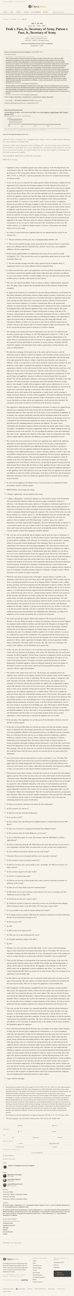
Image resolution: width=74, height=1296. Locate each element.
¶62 (5, 1078)
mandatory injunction (16, 191)
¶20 (5, 576)
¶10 (5, 292)
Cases (5, 12)
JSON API (56, 1267)
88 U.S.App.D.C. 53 (41, 395)
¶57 (5, 960)
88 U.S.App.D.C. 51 (53, 150)
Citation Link (36, 1137)
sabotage (5, 1227)
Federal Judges (37, 1268)
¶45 (5, 891)
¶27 (5, 772)
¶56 (5, 947)
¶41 (5, 871)
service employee (8, 1232)
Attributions (51, 1289)
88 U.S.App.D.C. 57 (14, 988)
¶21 (5, 618)
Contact (30, 1289)
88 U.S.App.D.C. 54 (36, 522)
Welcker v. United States (31, 83)
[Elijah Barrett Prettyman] (4, 1176)
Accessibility (20, 1289)
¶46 (5, 898)
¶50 (5, 921)
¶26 (5, 757)
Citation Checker (38, 1282)
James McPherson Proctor (15, 1184)
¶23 (5, 672)
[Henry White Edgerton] (4, 1180)
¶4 (5, 239)
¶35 (5, 837)
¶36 (5, 844)
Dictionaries (36, 12)
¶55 (5, 943)
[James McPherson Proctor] (4, 1185)
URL (13, 1137)
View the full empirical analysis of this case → (16, 134)
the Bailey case (38, 705)
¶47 (5, 903)
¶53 (5, 934)
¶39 (5, 860)
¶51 (5, 926)
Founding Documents (39, 1277)
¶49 (5, 914)
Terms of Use (61, 1289)
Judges (26, 12)
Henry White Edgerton (13, 1179)
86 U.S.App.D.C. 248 (15, 1118)
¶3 (5, 232)
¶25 (5, 726)
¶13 (5, 407)
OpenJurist (6, 19)
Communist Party (42, 239)
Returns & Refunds (40, 1289)
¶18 (5, 498)
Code (11, 12)
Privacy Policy (7, 1291)
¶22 (5, 649)
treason (5, 1234)
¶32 (5, 821)
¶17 (5, 494)
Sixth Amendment (39, 545)
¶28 (5, 804)
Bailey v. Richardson (16, 97)
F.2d (19, 19)
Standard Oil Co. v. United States (31, 97)
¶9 (5, 282)
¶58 (5, 978)
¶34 (5, 832)
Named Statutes (37, 1275)
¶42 (5, 875)
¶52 (5, 930)
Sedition (5, 1229)
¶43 (5, 880)
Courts (18, 12)
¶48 (5, 910)
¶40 (5, 864)
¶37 (5, 851)
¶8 (5, 270)
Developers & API (59, 1262)
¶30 (5, 812)
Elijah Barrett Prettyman (14, 1174)
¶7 (5, 263)
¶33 (5, 828)
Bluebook (60, 1137)
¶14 (5, 440)
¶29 (5, 808)
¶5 (5, 243)
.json (11, 1243)
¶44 (5, 887)
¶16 (5, 489)
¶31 (5, 817)
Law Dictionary (37, 1265)
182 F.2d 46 (25, 1118)
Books (45, 12)
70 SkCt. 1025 (56, 1118)
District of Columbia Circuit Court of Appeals (37, 43)
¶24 (5, 719)
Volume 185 (13, 19)
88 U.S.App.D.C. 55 (23, 655)
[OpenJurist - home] (37, 6)
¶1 (5, 167)
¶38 (5, 855)
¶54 (5, 939)
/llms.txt (56, 1265)
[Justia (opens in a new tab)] (24, 1280)
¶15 (5, 482)
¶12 (5, 351)
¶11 (5, 331)
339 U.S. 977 (47, 1118)
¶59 (5, 987)
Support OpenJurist (59, 1273)
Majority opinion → (12, 1185)
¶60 (5, 1008)
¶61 (5, 1028)
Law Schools (36, 1272)
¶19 (5, 534)
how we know (38, 100)
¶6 (5, 253)
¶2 (5, 182)
